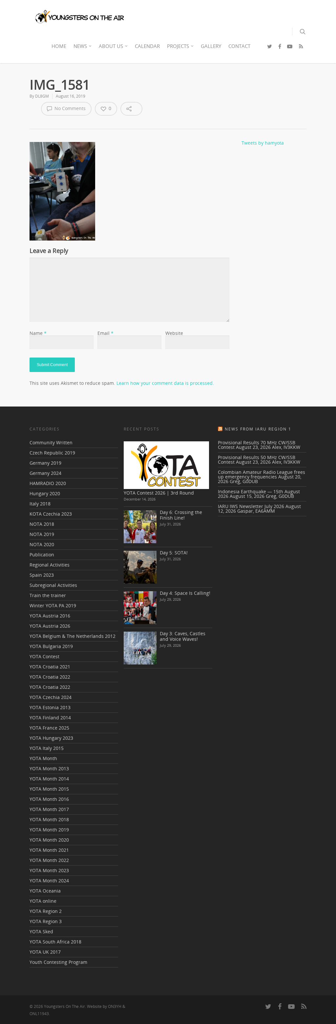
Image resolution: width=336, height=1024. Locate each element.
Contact (239, 46)
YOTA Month (43, 758)
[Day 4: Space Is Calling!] (140, 607)
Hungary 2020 (45, 493)
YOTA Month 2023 (49, 870)
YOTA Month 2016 (49, 799)
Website (174, 333)
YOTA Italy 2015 (47, 748)
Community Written (51, 443)
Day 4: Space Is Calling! (185, 593)
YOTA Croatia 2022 (50, 677)
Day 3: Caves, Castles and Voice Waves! (182, 636)
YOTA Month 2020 (49, 840)
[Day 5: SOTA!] (140, 567)
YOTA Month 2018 (49, 819)
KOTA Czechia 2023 (51, 514)
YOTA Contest (44, 656)
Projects (178, 46)
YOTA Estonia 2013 (50, 707)
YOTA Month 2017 (49, 809)
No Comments (69, 108)
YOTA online (43, 901)
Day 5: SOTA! (174, 552)
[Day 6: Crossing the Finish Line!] (140, 526)
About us (111, 46)
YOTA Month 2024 (49, 880)
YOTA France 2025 (49, 728)
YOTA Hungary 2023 (51, 738)
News (80, 46)
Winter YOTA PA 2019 (53, 605)
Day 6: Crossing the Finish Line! (181, 515)
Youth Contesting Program (58, 962)
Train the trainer (48, 595)
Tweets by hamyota (263, 143)
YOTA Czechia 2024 (51, 697)
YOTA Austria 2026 (50, 626)
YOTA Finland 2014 (50, 717)
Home (59, 46)
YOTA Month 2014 (49, 779)
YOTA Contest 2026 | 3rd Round (159, 493)
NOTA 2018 (42, 524)
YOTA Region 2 (46, 911)
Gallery (211, 46)
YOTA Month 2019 (49, 829)
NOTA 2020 (42, 544)
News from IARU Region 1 (258, 429)
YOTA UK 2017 (45, 952)
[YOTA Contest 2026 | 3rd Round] (166, 465)
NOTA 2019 (42, 534)
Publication (42, 554)
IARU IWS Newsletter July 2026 (251, 506)
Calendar (147, 46)
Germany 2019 (45, 463)
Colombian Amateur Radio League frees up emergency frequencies (261, 474)
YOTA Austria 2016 (50, 616)
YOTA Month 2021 (49, 850)
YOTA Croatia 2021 (50, 666)
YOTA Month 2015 (49, 789)
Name (38, 333)
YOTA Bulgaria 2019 (51, 646)
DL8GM (42, 96)
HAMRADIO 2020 (48, 483)
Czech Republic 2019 (52, 453)
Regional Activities (50, 565)
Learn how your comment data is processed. (165, 383)
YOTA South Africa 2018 (55, 942)
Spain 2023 (42, 575)
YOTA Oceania (45, 891)
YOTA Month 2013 (49, 768)
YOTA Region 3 (46, 921)
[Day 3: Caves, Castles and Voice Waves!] (140, 648)
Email (105, 333)
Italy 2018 (40, 503)
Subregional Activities (53, 585)
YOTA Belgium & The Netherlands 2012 (73, 636)
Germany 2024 (45, 473)
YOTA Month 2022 (49, 860)
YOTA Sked (41, 931)
